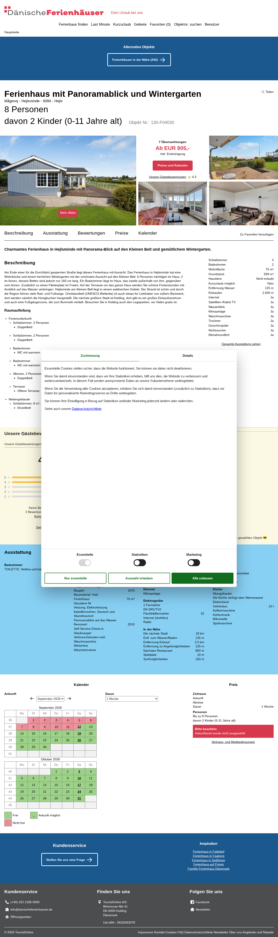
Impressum (145, 932)
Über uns (235, 932)
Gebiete (140, 24)
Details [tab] (188, 355)
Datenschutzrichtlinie (198, 932)
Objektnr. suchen (188, 24)
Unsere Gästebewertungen (167, 177)
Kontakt (159, 932)
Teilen (270, 92)
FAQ (180, 932)
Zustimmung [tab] (90, 355)
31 (79, 798)
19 (79, 733)
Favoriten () (160, 24)
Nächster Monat (69, 698)
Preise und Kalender (173, 165)
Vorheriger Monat (32, 698)
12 (79, 726)
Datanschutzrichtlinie (86, 409)
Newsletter (221, 932)
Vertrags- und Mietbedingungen (233, 742)
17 (79, 785)
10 (79, 778)
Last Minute (100, 24)
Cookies (171, 932)
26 (79, 740)
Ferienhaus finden (73, 24)
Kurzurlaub (122, 24)
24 (79, 791)
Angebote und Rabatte (258, 932)
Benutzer (212, 24)
